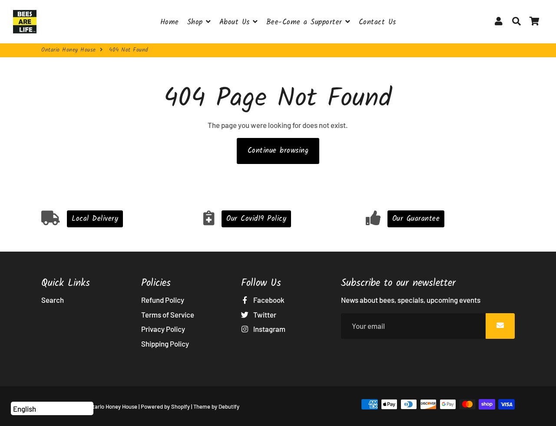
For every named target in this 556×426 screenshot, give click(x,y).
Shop (196, 22)
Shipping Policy (165, 343)
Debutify (228, 406)
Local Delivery (95, 219)
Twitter (264, 314)
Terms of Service (167, 314)
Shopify (180, 406)
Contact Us (377, 22)
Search (52, 299)
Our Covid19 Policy (256, 219)
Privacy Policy (163, 328)
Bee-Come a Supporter (306, 22)
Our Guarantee (416, 219)
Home (169, 22)
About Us (236, 22)
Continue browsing (278, 151)
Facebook (268, 299)
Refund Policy (162, 299)
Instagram (268, 328)
